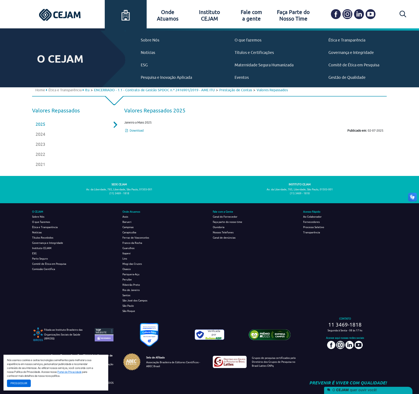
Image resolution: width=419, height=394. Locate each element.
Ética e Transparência (346, 40)
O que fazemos (248, 40)
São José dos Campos (134, 300)
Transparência (311, 232)
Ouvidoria (218, 227)
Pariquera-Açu (130, 274)
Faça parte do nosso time (227, 222)
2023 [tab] (40, 144)
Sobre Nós (150, 40)
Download (136, 130)
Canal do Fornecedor (225, 216)
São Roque (128, 311)
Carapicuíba (129, 232)
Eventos (242, 77)
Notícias (148, 52)
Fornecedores (311, 222)
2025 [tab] (40, 124)
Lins (124, 258)
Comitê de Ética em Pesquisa (353, 65)
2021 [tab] (40, 164)
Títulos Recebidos (42, 237)
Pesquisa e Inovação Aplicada (166, 77)
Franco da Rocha (132, 242)
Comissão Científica (43, 269)
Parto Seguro (40, 258)
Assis (125, 216)
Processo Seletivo (313, 227)
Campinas (128, 227)
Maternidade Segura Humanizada (264, 65)
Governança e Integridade (351, 52)
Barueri (126, 222)
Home (40, 90)
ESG (144, 65)
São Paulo (128, 305)
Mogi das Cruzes (132, 263)
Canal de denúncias (224, 237)
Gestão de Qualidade (347, 77)
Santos (126, 295)
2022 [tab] (40, 154)
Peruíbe (127, 279)
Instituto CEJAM (42, 248)
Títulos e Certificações (254, 52)
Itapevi (126, 253)
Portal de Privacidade (69, 371)
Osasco (126, 269)
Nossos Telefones (223, 232)
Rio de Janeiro (131, 290)
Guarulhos (128, 248)
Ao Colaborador (312, 216)
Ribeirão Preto (131, 284)
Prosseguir (18, 383)
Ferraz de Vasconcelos (135, 237)
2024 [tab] (40, 134)
